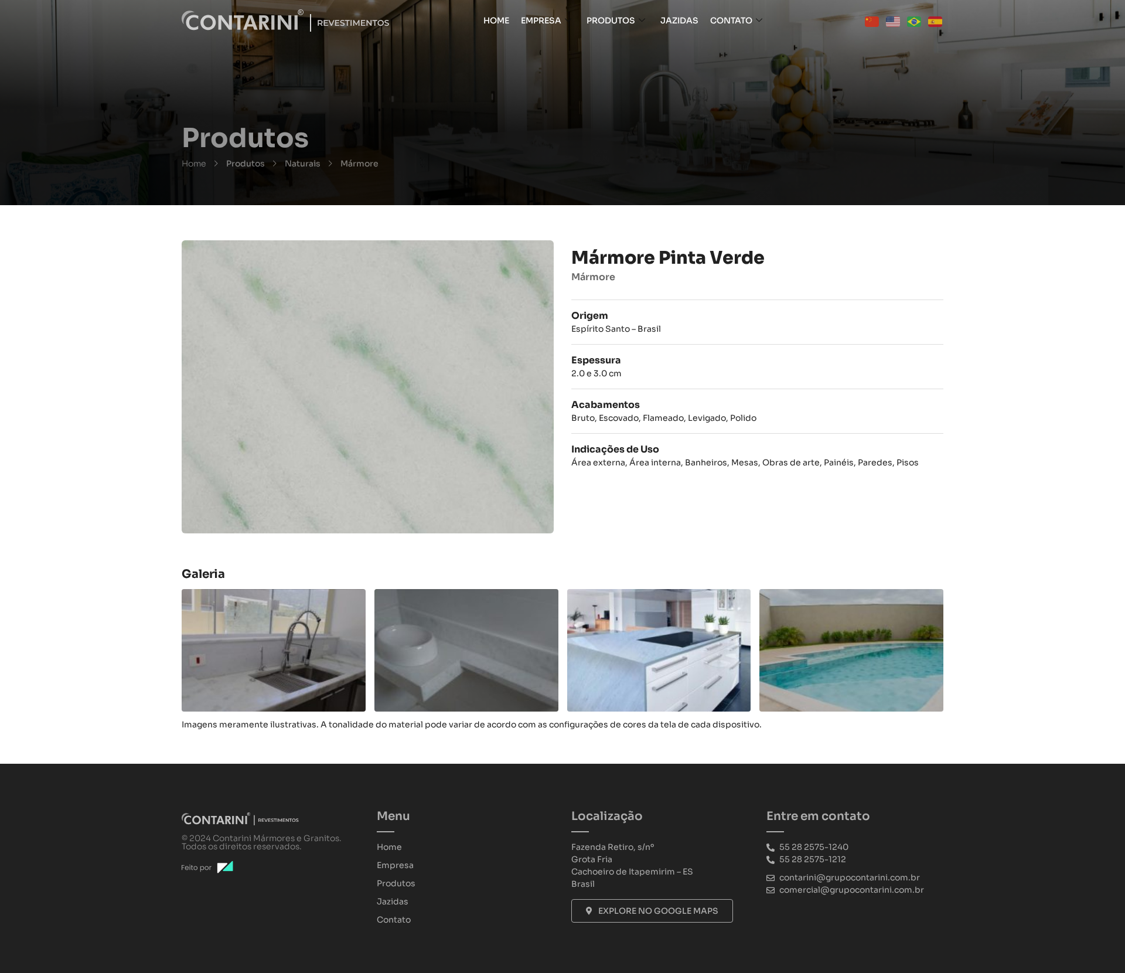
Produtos (611, 20)
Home (496, 20)
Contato (731, 20)
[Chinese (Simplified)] (872, 20)
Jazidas (679, 20)
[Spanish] (935, 20)
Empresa (541, 20)
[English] (893, 20)
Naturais (303, 163)
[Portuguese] (914, 20)
